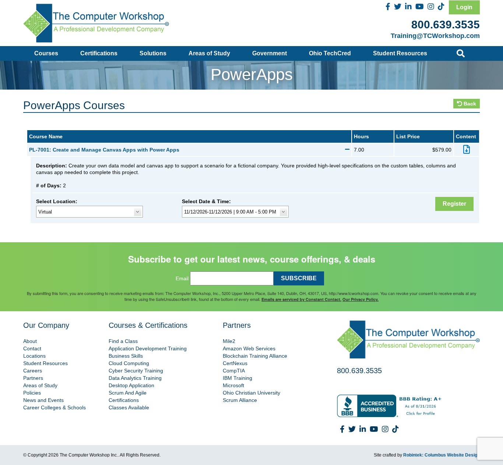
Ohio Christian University (251, 393)
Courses (46, 53)
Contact (32, 348)
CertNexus (235, 363)
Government (269, 53)
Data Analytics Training (135, 378)
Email (182, 278)
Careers (32, 371)
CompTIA (234, 371)
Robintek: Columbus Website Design (441, 455)
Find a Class (123, 341)
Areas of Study (209, 53)
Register (454, 204)
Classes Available (129, 407)
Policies (32, 393)
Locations (34, 356)
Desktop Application (131, 385)
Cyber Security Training (136, 371)
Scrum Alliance (240, 400)
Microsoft (233, 385)
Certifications (98, 53)
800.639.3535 (445, 24)
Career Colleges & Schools (54, 407)
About (30, 341)
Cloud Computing (129, 363)
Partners (33, 378)
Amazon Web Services (249, 348)
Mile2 (229, 341)
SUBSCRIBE (299, 278)
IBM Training (237, 378)
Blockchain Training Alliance (255, 356)
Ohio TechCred (330, 53)
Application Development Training (148, 348)
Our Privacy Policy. (360, 299)
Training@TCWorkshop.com (435, 35)
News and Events (43, 400)
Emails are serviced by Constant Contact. (301, 299)
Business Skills (126, 356)
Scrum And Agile (128, 393)
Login (464, 7)
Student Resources (400, 53)
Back (469, 104)
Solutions (153, 53)
